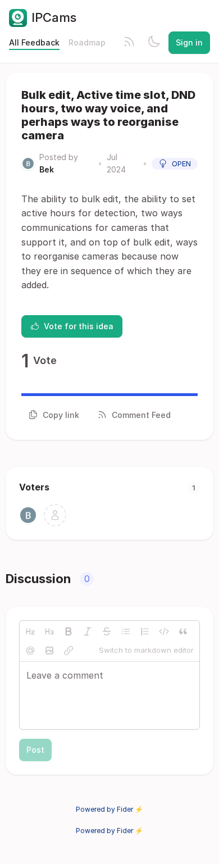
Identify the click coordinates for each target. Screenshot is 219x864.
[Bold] (68, 631)
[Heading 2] (30, 631)
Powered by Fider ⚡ (109, 809)
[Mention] (30, 650)
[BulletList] (125, 631)
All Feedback (34, 42)
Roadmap (87, 42)
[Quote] (183, 631)
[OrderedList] (144, 631)
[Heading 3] (49, 631)
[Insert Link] (68, 650)
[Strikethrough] (106, 631)
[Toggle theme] (154, 42)
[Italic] (87, 631)
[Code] (164, 631)
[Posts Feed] (129, 42)
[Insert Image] (49, 650)
